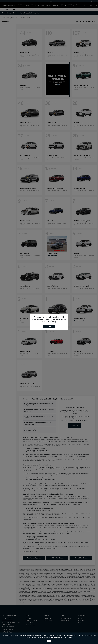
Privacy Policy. (67, 637)
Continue (49, 326)
